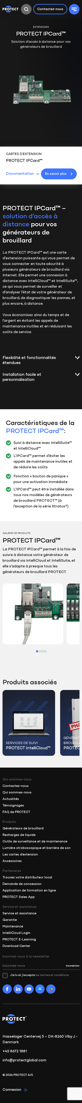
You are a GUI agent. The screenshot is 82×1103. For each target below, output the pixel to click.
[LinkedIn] (18, 989)
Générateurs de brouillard (23, 828)
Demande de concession (22, 884)
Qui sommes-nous (17, 792)
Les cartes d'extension (20, 854)
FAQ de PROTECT (16, 812)
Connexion (12, 1090)
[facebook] (7, 989)
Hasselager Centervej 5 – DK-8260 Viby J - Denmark (40, 1039)
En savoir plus (56, 174)
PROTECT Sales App (19, 897)
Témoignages (13, 805)
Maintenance (13, 926)
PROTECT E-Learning (19, 939)
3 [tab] (42, 651)
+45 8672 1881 (15, 1051)
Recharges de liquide (19, 835)
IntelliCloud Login (16, 933)
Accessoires (12, 861)
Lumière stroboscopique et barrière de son (36, 848)
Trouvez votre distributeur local (27, 877)
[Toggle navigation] (74, 9)
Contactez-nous (50, 9)
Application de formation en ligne (29, 890)
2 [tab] (40, 651)
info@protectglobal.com (24, 1060)
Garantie (10, 920)
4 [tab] (45, 651)
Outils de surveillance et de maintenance (35, 841)
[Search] (26, 9)
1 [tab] (37, 651)
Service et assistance (19, 913)
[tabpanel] (33, 614)
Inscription (72, 965)
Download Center (16, 946)
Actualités (11, 799)
